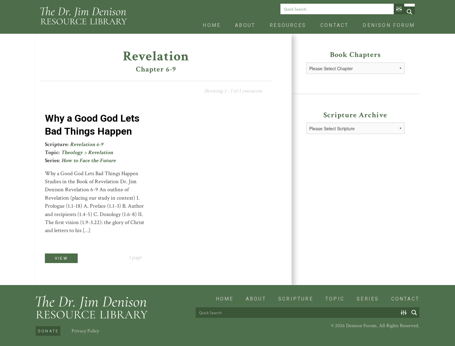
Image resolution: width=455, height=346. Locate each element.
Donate (48, 331)
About (245, 25)
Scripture (295, 299)
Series (368, 299)
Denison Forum (389, 25)
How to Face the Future (88, 160)
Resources (288, 25)
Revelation (100, 152)
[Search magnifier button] (409, 11)
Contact (334, 25)
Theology (72, 152)
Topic (334, 299)
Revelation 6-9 (86, 144)
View (61, 258)
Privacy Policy (85, 331)
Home (212, 25)
